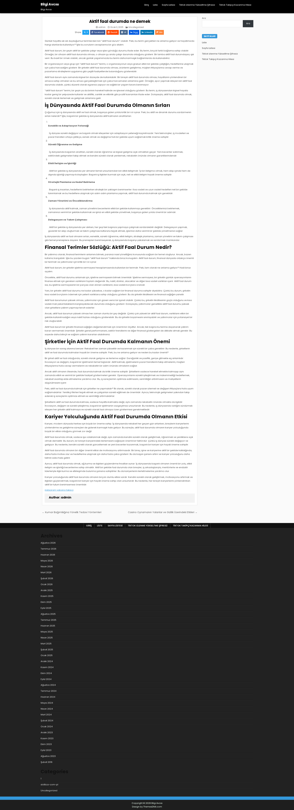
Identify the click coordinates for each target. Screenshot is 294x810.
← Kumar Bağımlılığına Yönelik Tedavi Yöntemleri (71, 512)
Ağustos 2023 (48, 756)
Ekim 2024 (46, 673)
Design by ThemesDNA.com (147, 806)
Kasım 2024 (47, 667)
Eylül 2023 (46, 750)
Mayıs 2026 (47, 560)
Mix (160, 32)
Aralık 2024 (47, 661)
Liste (155, 4)
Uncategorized (136, 27)
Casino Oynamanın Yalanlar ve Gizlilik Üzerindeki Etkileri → (162, 512)
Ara (204, 18)
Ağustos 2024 (48, 685)
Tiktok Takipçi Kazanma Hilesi (235, 4)
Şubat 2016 (46, 762)
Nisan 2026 (47, 566)
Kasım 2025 (47, 596)
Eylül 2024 (46, 679)
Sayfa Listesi (168, 4)
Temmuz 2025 (48, 620)
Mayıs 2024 (47, 702)
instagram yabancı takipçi (59, 490)
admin (101, 27)
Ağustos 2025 (48, 614)
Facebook (99, 32)
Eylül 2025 (46, 608)
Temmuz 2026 (48, 548)
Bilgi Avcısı (50, 4)
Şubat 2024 (47, 720)
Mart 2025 (46, 643)
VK (125, 32)
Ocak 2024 (47, 726)
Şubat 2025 (47, 649)
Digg (135, 32)
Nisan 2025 (47, 637)
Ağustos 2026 (48, 542)
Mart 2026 (46, 572)
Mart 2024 (46, 714)
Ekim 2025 (46, 602)
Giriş (146, 4)
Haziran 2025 (48, 625)
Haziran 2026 (48, 554)
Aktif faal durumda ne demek (119, 21)
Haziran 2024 (48, 696)
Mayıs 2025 (47, 631)
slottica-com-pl (49, 784)
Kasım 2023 (47, 738)
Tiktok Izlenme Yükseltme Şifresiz (197, 4)
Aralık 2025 (47, 590)
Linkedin (148, 32)
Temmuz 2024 (48, 691)
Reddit (114, 32)
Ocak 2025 (47, 655)
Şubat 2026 (47, 578)
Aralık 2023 (47, 732)
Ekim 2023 (46, 744)
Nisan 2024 (47, 708)
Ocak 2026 (47, 584)
